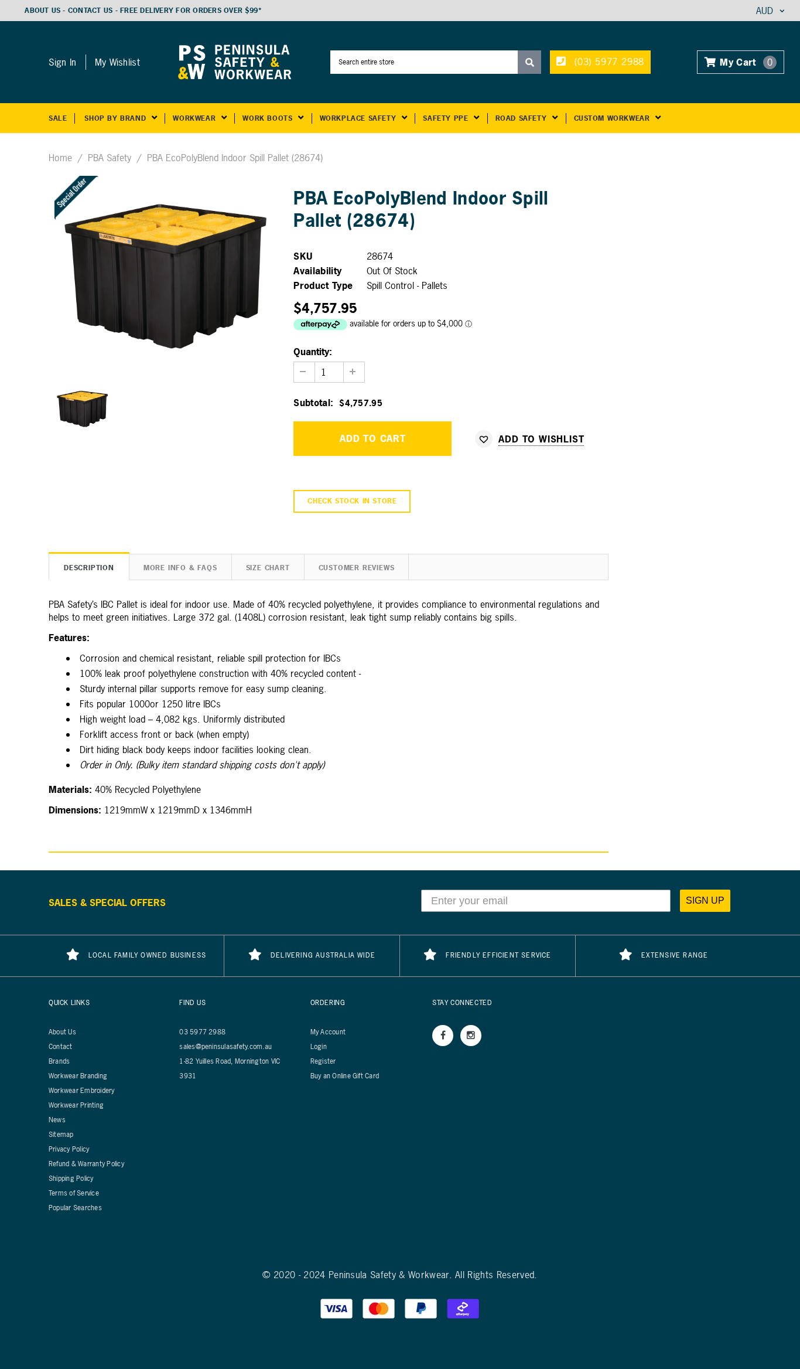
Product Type (323, 285)
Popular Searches (75, 1208)
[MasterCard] (380, 1308)
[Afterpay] (463, 1308)
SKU (302, 256)
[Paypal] (422, 1308)
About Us (42, 10)
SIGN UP (705, 900)
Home (60, 157)
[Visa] (338, 1308)
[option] (162, 272)
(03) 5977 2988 (607, 61)
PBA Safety (109, 157)
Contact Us (90, 10)
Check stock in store (351, 501)
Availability (317, 270)
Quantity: (312, 351)
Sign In (62, 62)
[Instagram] (470, 1035)
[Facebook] (442, 1035)
